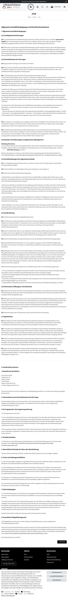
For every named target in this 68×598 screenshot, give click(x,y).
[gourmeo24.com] (11, 7)
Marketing (27, 592)
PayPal (20, 593)
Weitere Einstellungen (8, 595)
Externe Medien (9, 593)
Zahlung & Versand (7, 560)
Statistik (17, 592)
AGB (48, 554)
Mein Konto (4, 554)
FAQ (25, 554)
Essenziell (7, 592)
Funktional (30, 593)
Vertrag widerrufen (9, 563)
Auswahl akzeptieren (56, 576)
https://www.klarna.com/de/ (54, 155)
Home (29, 17)
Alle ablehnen (56, 580)
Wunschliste (5, 557)
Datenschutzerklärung (54, 560)
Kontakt (26, 560)
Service (34, 17)
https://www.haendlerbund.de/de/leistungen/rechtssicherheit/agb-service (26, 533)
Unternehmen (28, 557)
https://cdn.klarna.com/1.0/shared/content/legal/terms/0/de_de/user (24, 155)
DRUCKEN (62, 542)
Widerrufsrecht (51, 557)
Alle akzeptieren (57, 572)
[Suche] (38, 7)
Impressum (50, 562)
